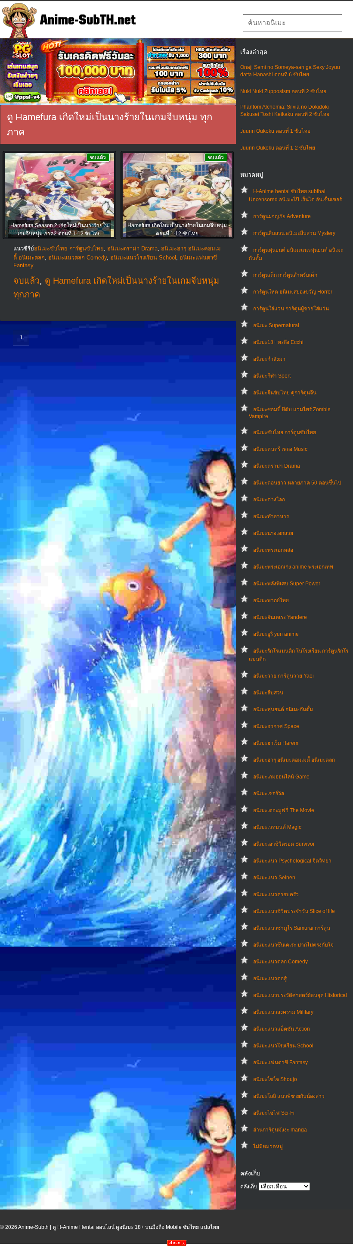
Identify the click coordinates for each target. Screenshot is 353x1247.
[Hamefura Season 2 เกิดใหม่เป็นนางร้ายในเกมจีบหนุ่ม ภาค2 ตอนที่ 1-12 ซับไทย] (59, 196)
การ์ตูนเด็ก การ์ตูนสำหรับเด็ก (285, 275)
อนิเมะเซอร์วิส (268, 794)
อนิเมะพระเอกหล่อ (273, 550)
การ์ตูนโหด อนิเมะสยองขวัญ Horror (292, 292)
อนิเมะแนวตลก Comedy (280, 962)
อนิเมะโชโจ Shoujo (275, 1079)
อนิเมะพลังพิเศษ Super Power (286, 584)
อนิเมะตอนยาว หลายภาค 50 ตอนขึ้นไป (297, 483)
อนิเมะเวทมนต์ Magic (277, 827)
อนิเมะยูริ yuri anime (276, 634)
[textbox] (292, 22)
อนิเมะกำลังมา (269, 359)
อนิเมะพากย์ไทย (271, 600)
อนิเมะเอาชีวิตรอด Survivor (284, 844)
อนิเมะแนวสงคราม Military (283, 1012)
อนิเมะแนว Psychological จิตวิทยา (292, 861)
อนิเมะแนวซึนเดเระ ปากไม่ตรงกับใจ (293, 945)
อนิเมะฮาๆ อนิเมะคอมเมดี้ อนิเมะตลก (294, 760)
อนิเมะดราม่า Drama (276, 466)
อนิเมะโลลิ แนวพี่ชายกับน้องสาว (289, 1096)
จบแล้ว (26, 280)
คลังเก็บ (248, 1187)
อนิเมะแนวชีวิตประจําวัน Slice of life (294, 911)
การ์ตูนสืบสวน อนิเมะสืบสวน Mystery (294, 233)
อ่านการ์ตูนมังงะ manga (280, 1130)
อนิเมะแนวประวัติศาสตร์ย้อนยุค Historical (300, 995)
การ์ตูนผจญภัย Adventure (282, 216)
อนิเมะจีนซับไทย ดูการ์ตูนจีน (284, 393)
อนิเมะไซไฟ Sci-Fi (273, 1113)
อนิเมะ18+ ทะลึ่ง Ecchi (278, 342)
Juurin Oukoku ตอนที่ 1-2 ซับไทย (277, 148)
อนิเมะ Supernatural (276, 325)
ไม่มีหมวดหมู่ (268, 1147)
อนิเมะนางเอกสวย (273, 533)
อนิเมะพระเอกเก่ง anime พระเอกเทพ (293, 567)
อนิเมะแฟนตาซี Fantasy (280, 1062)
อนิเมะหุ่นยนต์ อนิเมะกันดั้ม (283, 709)
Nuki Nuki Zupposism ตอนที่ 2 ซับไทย (283, 91)
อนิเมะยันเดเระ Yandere (280, 617)
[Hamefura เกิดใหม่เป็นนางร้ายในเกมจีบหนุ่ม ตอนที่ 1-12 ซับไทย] (177, 196)
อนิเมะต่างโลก (269, 500)
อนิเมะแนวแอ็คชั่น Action (281, 1029)
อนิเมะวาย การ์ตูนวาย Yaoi (283, 676)
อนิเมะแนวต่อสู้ (270, 978)
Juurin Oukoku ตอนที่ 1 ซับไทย (275, 131)
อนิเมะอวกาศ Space (276, 726)
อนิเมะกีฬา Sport (272, 376)
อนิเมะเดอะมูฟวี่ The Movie (283, 810)
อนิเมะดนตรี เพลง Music (280, 449)
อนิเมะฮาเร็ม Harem (275, 743)
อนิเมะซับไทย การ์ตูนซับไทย (284, 432)
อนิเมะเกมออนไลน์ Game (281, 777)
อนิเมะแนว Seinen (274, 878)
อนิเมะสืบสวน (268, 693)
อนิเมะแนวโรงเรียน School (283, 1046)
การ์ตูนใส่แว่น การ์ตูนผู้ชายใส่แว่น (291, 309)
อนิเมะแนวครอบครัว (276, 894)
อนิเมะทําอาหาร (271, 516)
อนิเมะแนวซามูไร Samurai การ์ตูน (291, 928)
